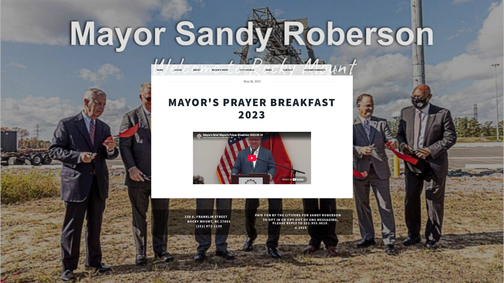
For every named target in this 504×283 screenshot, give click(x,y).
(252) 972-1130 (209, 226)
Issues (178, 70)
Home (160, 70)
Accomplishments (315, 70)
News (269, 70)
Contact (288, 70)
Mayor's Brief (220, 70)
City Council (247, 70)
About (197, 70)
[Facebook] (344, 70)
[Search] (336, 70)
